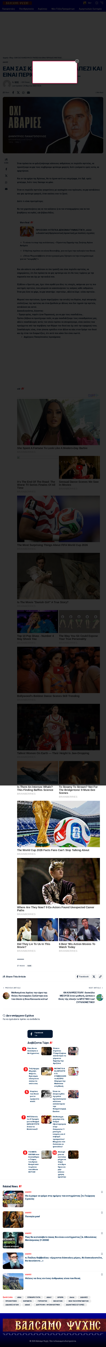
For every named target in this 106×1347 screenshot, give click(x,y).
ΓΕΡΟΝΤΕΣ (42, 1301)
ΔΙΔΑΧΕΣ (28, 1192)
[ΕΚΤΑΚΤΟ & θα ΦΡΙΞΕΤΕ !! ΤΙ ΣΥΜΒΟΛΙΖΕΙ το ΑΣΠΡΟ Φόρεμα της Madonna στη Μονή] (73, 1071)
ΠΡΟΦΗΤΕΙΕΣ (11, 1301)
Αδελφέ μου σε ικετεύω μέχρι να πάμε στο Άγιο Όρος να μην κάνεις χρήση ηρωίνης (62, 1164)
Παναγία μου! (32, 1216)
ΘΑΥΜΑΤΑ (27, 1301)
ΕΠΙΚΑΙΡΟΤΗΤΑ (33, 1297)
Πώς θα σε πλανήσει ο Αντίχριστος (33, 1050)
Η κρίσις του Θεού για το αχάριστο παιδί (34, 1096)
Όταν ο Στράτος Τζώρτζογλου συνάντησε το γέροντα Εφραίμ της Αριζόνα (59, 1055)
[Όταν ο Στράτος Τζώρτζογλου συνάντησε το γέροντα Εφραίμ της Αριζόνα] (73, 1051)
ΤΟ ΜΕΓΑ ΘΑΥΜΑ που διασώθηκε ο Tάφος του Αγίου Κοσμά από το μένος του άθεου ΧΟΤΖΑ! (33, 1162)
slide (29, 966)
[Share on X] (94, 976)
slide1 (49, 1297)
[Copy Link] (100, 976)
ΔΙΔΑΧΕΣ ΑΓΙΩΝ (12, 1305)
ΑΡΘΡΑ (60, 1297)
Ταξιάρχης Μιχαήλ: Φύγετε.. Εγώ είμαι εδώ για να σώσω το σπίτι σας (34, 1076)
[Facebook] (40, 1034)
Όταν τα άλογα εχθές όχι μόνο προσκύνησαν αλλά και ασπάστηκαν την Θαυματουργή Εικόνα (59, 1101)
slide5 (27, 1305)
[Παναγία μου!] (13, 1219)
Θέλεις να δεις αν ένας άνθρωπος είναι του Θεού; (53, 1278)
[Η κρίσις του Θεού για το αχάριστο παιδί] (46, 1094)
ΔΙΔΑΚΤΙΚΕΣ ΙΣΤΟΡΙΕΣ (75, 1305)
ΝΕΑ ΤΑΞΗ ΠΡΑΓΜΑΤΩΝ (78, 1301)
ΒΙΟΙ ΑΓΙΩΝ (57, 1301)
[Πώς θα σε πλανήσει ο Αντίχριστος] (46, 1051)
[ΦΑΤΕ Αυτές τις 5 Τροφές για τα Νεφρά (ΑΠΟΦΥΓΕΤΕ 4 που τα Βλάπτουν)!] (46, 1119)
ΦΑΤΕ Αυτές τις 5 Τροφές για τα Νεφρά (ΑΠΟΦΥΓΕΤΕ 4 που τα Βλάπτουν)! (33, 1122)
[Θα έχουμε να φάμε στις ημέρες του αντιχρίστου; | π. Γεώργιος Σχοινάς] (13, 1199)
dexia (72, 1297)
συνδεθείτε (35, 1019)
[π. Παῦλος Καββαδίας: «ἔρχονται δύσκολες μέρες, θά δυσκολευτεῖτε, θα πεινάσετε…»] (13, 1261)
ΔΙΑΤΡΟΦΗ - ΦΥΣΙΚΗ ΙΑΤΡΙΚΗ (48, 1305)
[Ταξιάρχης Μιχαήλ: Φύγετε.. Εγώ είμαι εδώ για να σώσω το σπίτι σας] (46, 1071)
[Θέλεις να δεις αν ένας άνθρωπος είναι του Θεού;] (13, 1281)
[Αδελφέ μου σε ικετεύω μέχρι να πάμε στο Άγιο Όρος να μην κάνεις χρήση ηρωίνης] (73, 1155)
